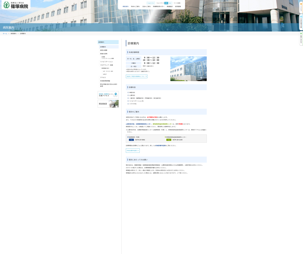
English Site (151, 3)
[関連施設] (108, 104)
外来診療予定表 (132, 150)
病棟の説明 (103, 54)
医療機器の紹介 (105, 68)
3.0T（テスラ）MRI (108, 71)
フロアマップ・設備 (106, 65)
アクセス (103, 77)
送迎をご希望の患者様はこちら (135, 76)
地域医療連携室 (105, 81)
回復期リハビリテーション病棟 (108, 57)
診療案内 (103, 47)
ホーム (5, 33)
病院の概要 (103, 50)
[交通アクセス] (108, 95)
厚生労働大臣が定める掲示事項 (108, 85)
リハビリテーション (106, 62)
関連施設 (170, 6)
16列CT (105, 74)
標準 (166, 3)
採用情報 (178, 6)
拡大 (170, 3)
